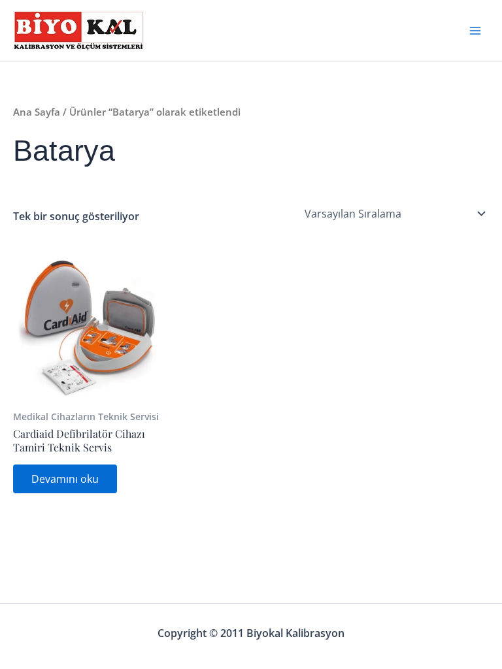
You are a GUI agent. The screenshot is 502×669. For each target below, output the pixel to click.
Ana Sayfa (36, 111)
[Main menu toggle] (475, 30)
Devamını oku (65, 479)
